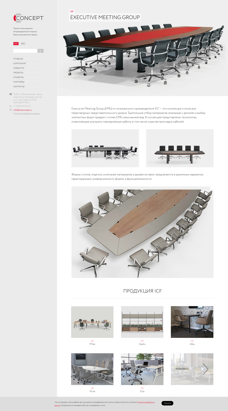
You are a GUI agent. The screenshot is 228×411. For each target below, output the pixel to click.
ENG (23, 44)
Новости (18, 68)
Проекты (18, 73)
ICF (71, 12)
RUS (16, 44)
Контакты (19, 87)
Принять (167, 403)
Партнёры (18, 82)
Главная (18, 59)
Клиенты (18, 77)
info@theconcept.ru (22, 110)
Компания (19, 64)
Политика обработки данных (26, 114)
